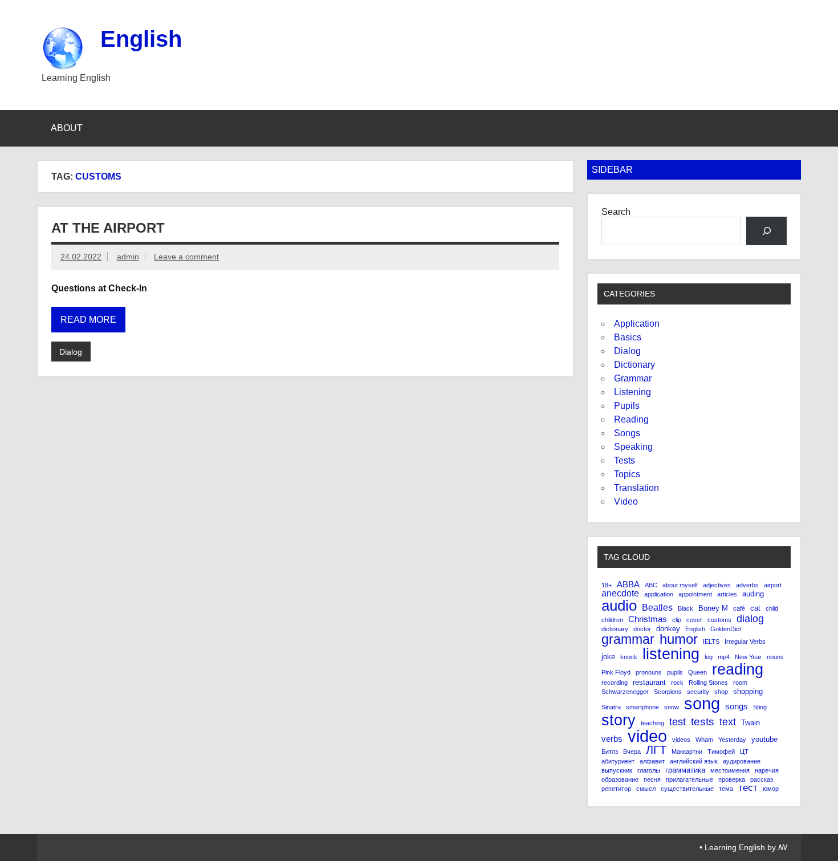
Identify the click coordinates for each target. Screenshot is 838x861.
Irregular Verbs (745, 642)
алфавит (652, 761)
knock (628, 657)
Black (685, 609)
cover (694, 620)
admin (128, 256)
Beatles (657, 607)
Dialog (70, 351)
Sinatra (611, 707)
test (677, 722)
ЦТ (744, 752)
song (702, 704)
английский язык (694, 761)
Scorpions (668, 692)
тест (748, 788)
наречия (767, 770)
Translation (636, 488)
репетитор (616, 789)
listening (670, 654)
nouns (775, 657)
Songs (627, 433)
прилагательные (689, 780)
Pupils (627, 406)
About (67, 128)
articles (727, 594)
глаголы (648, 770)
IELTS (711, 642)
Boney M (713, 608)
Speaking (633, 447)
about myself (680, 585)
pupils (675, 672)
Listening (632, 392)
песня (652, 780)
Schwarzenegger (625, 692)
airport (773, 585)
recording (614, 683)
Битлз (609, 752)
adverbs (747, 585)
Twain (750, 722)
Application (637, 323)
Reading (631, 419)
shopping (748, 691)
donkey (668, 628)
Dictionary (634, 364)
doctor (642, 629)
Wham (704, 740)
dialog (750, 619)
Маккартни (687, 752)
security (698, 692)
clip (676, 620)
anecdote (620, 593)
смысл (646, 789)
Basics (627, 337)
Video (626, 501)
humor (679, 640)
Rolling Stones (708, 683)
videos (681, 740)
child (772, 609)
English (141, 38)
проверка (731, 780)
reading (737, 669)
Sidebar (612, 169)
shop (721, 692)
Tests (624, 460)
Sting (760, 707)
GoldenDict (725, 629)
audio (619, 605)
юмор (771, 789)
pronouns (649, 672)
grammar (627, 639)
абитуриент (617, 761)
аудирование (741, 761)
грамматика (685, 770)
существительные (687, 789)
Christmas (647, 619)
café (739, 609)
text (727, 722)
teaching (652, 723)
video (647, 736)
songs (736, 706)
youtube (764, 739)
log (709, 657)
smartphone (642, 707)
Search (615, 212)
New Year (748, 657)
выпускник (616, 770)
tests (702, 721)
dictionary (614, 629)
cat (755, 608)
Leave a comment (186, 256)
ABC (651, 585)
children (612, 620)
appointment (695, 594)
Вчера (632, 752)
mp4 (724, 657)
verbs (612, 739)
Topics (627, 474)
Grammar (633, 378)
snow (671, 707)
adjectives (717, 585)
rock (677, 683)
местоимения (730, 770)
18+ (606, 585)
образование (619, 780)
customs (719, 620)
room (740, 683)
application (658, 594)
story (618, 720)
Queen (697, 672)
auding (753, 594)
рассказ (761, 780)
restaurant (649, 682)
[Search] (766, 231)
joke (608, 656)
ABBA (628, 584)
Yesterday (732, 740)
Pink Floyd (615, 672)
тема (726, 789)
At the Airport (108, 227)
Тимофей (721, 752)
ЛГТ (656, 750)
